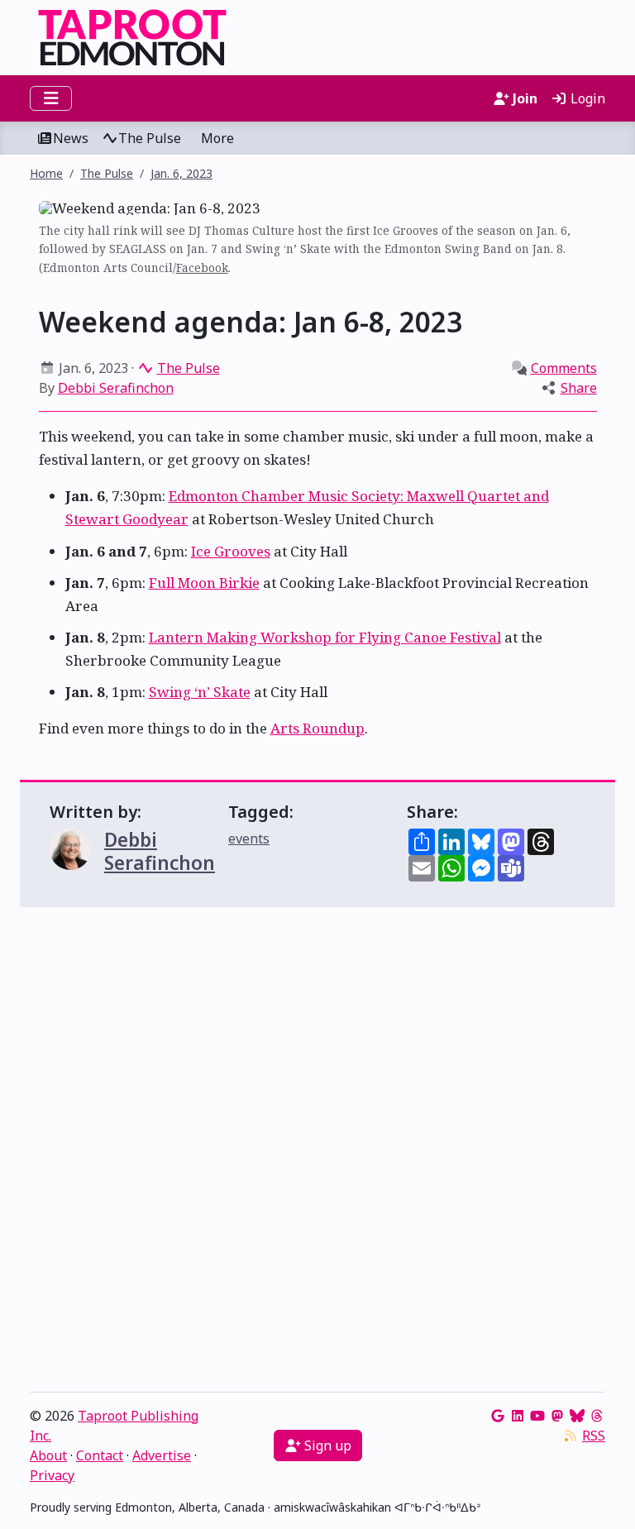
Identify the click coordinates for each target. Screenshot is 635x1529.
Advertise (161, 1455)
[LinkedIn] (517, 1416)
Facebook (202, 267)
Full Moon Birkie (204, 582)
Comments (564, 368)
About (48, 1455)
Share (579, 388)
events (249, 838)
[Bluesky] (577, 1416)
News (70, 138)
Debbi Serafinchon (116, 388)
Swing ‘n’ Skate (200, 691)
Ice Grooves (230, 551)
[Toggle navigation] (51, 98)
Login (586, 98)
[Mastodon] (557, 1416)
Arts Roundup (317, 728)
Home (46, 173)
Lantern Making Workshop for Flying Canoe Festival (325, 637)
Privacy (52, 1475)
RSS (593, 1435)
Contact (99, 1455)
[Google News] (497, 1416)
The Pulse (149, 138)
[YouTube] (537, 1416)
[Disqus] (317, 1153)
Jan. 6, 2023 (181, 173)
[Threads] (597, 1416)
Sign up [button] (326, 1445)
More (217, 138)
